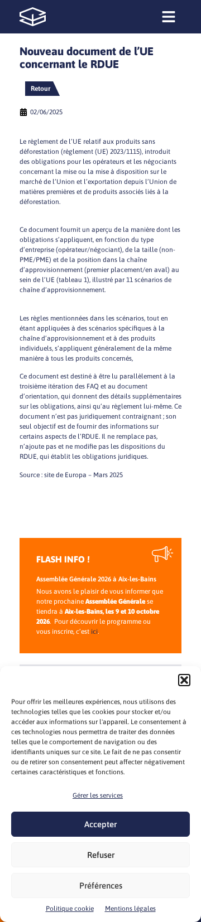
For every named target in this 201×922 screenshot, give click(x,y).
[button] (184, 680)
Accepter (100, 824)
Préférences (100, 885)
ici (94, 631)
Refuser (100, 855)
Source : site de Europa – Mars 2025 (71, 475)
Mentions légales (130, 909)
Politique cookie (70, 909)
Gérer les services (98, 795)
